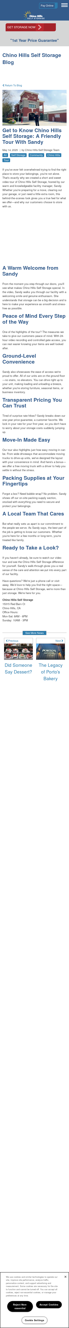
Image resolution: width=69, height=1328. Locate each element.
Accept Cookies (48, 1304)
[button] (48, 6)
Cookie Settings (34, 1320)
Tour (6, 160)
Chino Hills (53, 155)
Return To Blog (13, 85)
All (5, 155)
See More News (34, 633)
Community (36, 155)
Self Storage (18, 155)
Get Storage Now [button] (21, 27)
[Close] (65, 1276)
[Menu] (64, 5)
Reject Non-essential (20, 1306)
